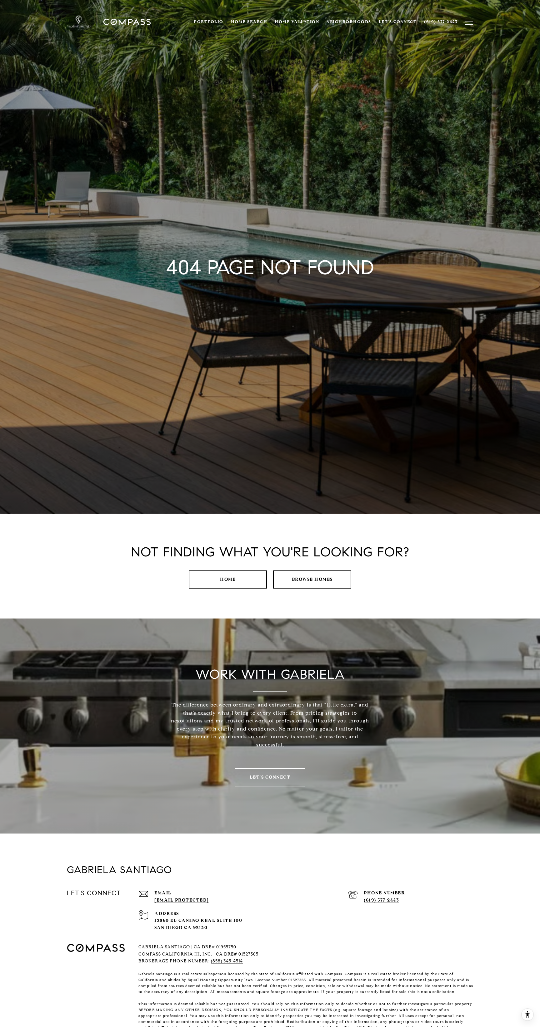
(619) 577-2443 (381, 900)
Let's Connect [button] (270, 777)
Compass (353, 973)
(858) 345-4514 (227, 961)
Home (228, 579)
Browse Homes (312, 579)
